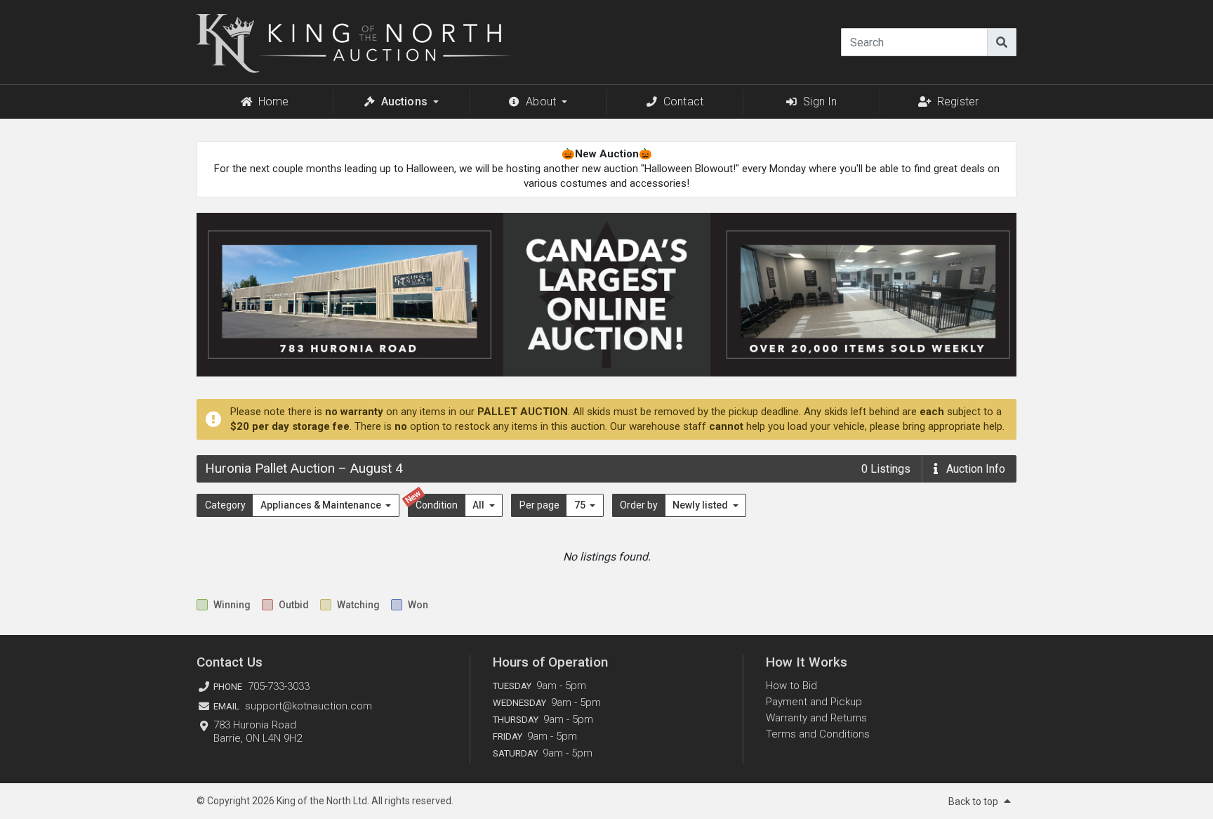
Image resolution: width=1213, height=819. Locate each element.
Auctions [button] (404, 101)
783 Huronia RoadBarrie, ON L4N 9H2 (257, 732)
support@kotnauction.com (308, 706)
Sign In (820, 101)
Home (273, 101)
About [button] (541, 101)
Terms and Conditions (818, 734)
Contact (683, 101)
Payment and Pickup (814, 701)
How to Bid (791, 685)
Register (958, 101)
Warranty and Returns (816, 718)
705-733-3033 (279, 686)
